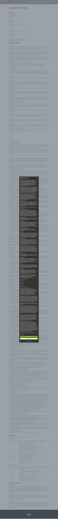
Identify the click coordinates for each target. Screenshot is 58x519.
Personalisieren (29, 340)
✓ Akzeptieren (29, 336)
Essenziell (22, 334)
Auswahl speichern (28, 338)
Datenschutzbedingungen (29, 341)
